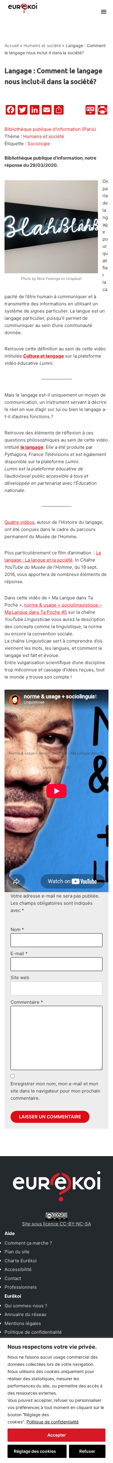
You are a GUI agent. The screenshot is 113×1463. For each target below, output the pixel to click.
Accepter (56, 1435)
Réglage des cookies (35, 1451)
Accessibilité (18, 1269)
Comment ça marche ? (28, 1243)
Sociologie (38, 143)
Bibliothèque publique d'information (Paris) (50, 129)
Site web (20, 977)
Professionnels (21, 1287)
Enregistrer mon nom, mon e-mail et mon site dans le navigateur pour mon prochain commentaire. (55, 1091)
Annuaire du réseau (25, 1314)
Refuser (87, 1451)
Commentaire (27, 1002)
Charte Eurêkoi (21, 1261)
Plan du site (17, 1252)
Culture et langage (43, 356)
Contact (13, 1278)
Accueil (12, 45)
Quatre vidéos (19, 522)
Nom (17, 929)
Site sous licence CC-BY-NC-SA (56, 1224)
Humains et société (42, 45)
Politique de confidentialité (53, 1421)
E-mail (19, 953)
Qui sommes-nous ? (26, 1306)
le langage (31, 447)
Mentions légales (23, 1323)
